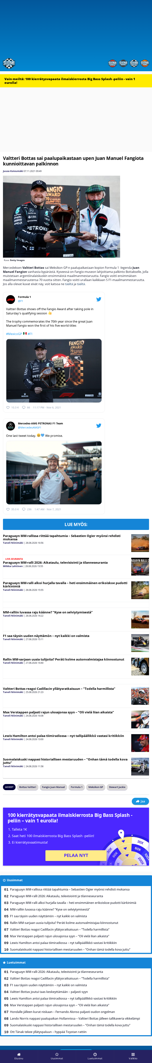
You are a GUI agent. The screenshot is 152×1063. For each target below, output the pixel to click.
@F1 (20, 301)
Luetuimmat (16, 962)
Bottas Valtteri (27, 787)
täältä (69, 284)
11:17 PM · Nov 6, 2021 (47, 407)
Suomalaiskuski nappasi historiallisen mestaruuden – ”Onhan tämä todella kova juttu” (65, 761)
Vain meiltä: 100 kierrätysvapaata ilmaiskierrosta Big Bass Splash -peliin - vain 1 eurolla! (69, 81)
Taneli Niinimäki (13, 542)
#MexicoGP (14, 334)
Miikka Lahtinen (13, 566)
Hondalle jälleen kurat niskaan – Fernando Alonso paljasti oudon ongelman (62, 1012)
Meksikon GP (95, 787)
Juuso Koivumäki (13, 171)
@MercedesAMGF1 (29, 427)
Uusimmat (15, 880)
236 (29, 509)
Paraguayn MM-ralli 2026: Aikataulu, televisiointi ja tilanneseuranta (55, 562)
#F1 (30, 334)
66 (28, 407)
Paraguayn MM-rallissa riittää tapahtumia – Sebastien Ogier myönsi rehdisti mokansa (61, 537)
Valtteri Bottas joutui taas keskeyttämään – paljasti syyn (49, 992)
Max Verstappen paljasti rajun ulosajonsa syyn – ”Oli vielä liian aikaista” (58, 712)
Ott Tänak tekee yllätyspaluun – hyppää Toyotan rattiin (48, 1032)
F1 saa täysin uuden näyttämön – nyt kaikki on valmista (46, 636)
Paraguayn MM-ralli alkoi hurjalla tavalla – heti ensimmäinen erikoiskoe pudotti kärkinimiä (65, 585)
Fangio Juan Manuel (53, 787)
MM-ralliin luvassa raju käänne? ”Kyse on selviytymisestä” (48, 612)
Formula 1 (76, 787)
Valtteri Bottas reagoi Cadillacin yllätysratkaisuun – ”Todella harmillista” (59, 688)
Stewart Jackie (117, 787)
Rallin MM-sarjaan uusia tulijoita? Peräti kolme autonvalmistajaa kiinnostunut (63, 659)
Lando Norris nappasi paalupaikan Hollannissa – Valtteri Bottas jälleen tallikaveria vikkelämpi (75, 1018)
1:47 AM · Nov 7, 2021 (47, 509)
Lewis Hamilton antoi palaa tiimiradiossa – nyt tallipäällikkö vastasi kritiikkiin (63, 736)
